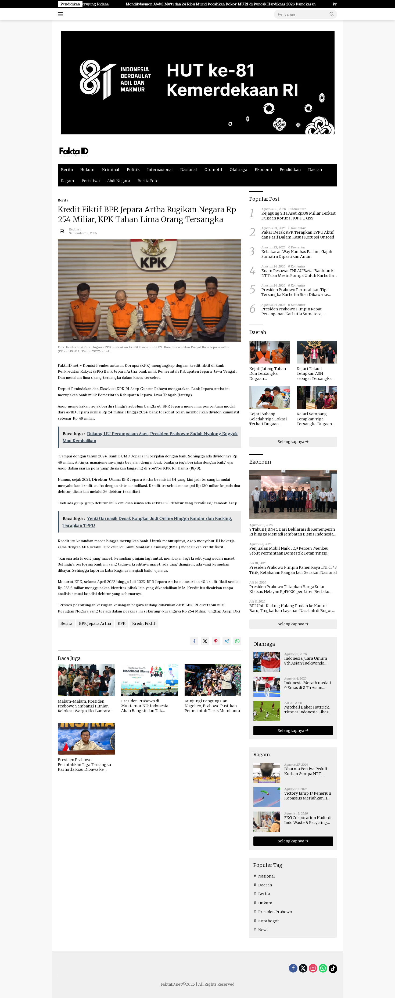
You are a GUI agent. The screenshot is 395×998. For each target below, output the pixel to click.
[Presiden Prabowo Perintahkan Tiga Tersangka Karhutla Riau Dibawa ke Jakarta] (86, 739)
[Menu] (61, 14)
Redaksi (75, 229)
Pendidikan (290, 169)
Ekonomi (263, 169)
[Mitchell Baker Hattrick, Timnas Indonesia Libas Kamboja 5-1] (266, 711)
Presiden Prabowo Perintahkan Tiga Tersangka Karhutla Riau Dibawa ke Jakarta (84, 764)
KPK (121, 623)
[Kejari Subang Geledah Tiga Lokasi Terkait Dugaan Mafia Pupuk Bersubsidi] (269, 397)
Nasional (188, 169)
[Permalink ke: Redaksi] (62, 230)
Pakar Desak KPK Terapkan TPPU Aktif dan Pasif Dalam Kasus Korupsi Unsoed (297, 235)
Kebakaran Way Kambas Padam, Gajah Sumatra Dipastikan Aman (296, 254)
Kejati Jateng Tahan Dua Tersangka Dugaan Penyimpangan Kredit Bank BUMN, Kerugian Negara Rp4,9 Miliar (267, 373)
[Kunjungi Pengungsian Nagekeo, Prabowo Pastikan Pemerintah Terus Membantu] (213, 680)
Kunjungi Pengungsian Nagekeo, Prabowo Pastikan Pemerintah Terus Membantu (212, 706)
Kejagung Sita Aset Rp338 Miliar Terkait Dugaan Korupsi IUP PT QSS (298, 216)
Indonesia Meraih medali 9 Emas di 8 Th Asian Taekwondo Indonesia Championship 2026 (307, 685)
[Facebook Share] (194, 641)
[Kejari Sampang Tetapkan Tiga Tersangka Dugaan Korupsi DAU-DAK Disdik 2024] (317, 397)
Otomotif (213, 169)
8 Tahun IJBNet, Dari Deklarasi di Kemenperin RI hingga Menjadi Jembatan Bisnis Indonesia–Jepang (292, 532)
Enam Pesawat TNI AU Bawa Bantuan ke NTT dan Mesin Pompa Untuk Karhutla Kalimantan (298, 273)
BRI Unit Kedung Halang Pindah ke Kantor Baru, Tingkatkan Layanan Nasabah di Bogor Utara (290, 608)
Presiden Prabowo (275, 911)
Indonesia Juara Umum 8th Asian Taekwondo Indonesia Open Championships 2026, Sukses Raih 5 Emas (305, 661)
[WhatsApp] (323, 968)
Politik (133, 169)
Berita (67, 169)
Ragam (67, 180)
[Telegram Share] (226, 641)
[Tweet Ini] (205, 641)
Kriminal (110, 169)
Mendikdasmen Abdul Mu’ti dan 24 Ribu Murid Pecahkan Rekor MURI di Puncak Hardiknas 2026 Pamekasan (182, 4)
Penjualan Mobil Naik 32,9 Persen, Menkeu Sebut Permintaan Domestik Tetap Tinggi (289, 551)
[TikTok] (333, 968)
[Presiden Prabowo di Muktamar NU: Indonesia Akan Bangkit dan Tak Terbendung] (149, 680)
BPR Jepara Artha (95, 623)
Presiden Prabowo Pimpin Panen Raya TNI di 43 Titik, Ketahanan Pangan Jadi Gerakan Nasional (293, 570)
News (263, 929)
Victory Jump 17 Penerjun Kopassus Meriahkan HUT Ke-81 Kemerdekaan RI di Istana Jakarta (308, 796)
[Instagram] (313, 968)
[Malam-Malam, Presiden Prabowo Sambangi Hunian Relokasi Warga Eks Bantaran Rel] (86, 680)
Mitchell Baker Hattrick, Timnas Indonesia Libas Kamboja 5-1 (307, 709)
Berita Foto (148, 180)
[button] (331, 14)
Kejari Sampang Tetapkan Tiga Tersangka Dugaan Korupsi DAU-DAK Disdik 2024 (314, 419)
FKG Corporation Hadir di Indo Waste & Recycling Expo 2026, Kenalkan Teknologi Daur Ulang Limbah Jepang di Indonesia (308, 820)
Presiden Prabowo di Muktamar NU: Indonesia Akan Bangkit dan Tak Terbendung (144, 706)
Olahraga (238, 169)
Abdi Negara (118, 180)
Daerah (315, 169)
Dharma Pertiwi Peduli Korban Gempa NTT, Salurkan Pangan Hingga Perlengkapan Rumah (307, 771)
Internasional (160, 169)
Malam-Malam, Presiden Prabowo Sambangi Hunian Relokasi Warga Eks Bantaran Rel (85, 706)
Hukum (87, 169)
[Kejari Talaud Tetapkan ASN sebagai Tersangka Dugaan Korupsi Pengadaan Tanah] (317, 352)
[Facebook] (293, 968)
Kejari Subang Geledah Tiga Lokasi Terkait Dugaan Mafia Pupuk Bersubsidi (268, 419)
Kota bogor (268, 921)
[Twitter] (303, 968)
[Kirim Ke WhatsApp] (237, 641)
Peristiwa (91, 180)
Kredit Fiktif (143, 623)
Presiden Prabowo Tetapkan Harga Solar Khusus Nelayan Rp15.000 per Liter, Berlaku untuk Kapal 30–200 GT (289, 589)
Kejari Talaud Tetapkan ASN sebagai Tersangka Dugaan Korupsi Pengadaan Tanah (314, 373)
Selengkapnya (291, 441)
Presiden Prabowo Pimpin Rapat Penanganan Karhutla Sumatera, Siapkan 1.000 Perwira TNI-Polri (291, 311)
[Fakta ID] (83, 151)
